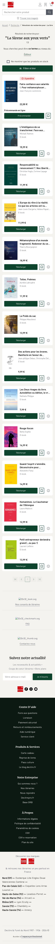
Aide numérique (27, 731)
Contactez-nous (27, 643)
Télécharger (21, 153)
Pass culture (27, 762)
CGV (28, 832)
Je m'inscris (42, 677)
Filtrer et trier (29, 68)
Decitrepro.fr (27, 797)
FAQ (27, 623)
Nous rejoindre (27, 793)
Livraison (27, 717)
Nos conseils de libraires (27, 604)
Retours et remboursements (27, 727)
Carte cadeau (27, 753)
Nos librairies (27, 788)
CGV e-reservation (28, 837)
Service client (27, 736)
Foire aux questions (27, 713)
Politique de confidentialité (27, 823)
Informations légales (27, 818)
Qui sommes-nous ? (27, 783)
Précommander (24, 115)
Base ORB (28, 802)
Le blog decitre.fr (27, 767)
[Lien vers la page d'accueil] (10, 4)
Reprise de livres (27, 757)
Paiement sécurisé (27, 722)
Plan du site (27, 842)
